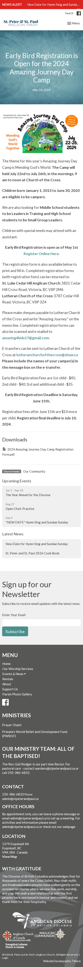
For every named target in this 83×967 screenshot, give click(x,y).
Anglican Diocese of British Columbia (44, 921)
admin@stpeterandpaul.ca (20, 799)
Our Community (34, 471)
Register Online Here (41, 253)
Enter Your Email (14, 615)
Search (69, 13)
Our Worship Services (17, 669)
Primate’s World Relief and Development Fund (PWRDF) (34, 734)
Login (5, 957)
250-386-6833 (13, 794)
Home (6, 664)
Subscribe (15, 631)
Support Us (10, 689)
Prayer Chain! (12, 725)
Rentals (7, 679)
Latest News (12, 534)
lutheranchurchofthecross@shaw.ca (47, 355)
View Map (9, 856)
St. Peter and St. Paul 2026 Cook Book (32, 553)
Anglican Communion (50, 934)
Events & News (13, 674)
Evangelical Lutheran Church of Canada (16, 944)
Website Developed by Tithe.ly (62, 961)
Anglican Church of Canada (18, 934)
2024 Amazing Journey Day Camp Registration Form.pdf (37, 451)
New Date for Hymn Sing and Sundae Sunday (37, 544)
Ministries (16, 715)
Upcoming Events (16, 481)
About (6, 684)
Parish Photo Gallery (17, 694)
